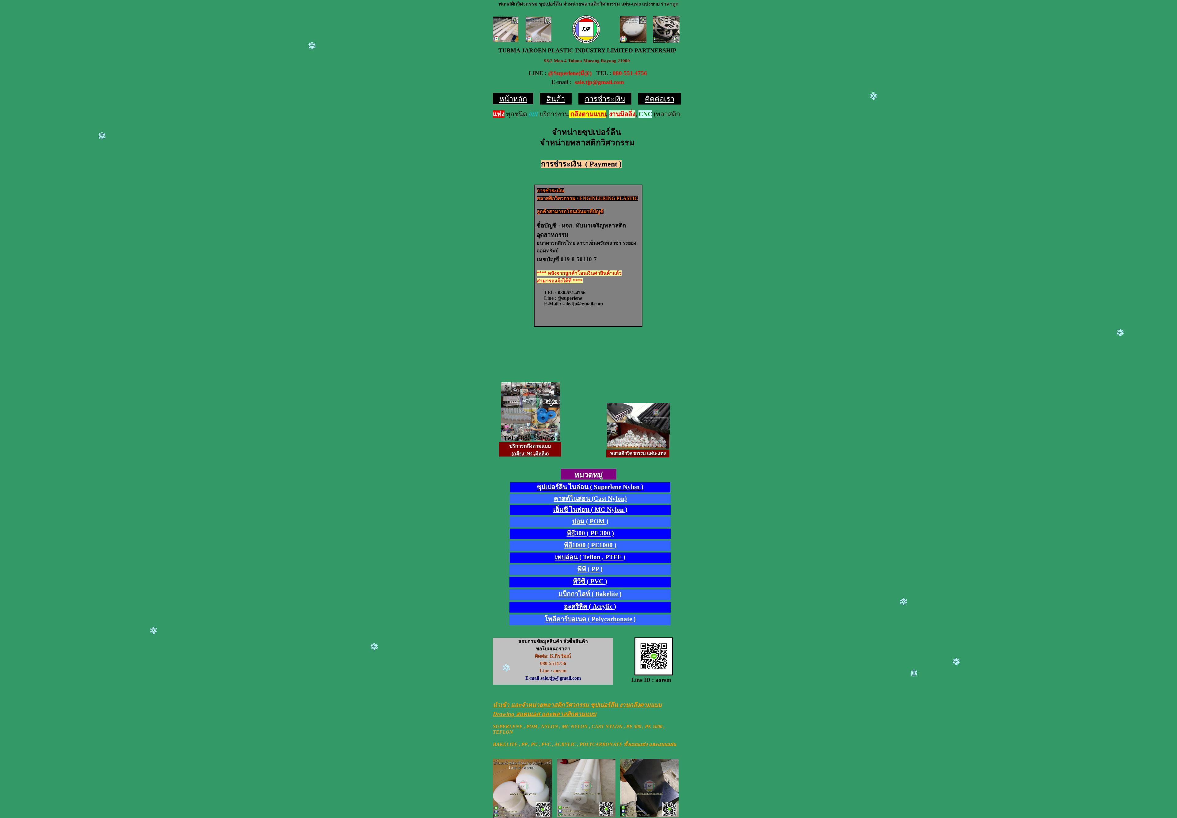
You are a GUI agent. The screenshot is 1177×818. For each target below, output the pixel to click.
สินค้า (556, 99)
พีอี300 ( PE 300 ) (590, 533)
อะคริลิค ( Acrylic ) (590, 606)
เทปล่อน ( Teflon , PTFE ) (590, 557)
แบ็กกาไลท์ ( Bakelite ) (590, 594)
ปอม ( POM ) (590, 521)
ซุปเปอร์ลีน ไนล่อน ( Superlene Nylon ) (590, 487)
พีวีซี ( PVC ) (590, 581)
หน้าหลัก (513, 99)
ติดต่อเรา (659, 99)
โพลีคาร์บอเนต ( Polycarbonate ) (590, 619)
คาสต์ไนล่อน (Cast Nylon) (590, 498)
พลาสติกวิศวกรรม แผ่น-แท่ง (638, 453)
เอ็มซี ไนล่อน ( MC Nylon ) (590, 509)
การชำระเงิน (605, 99)
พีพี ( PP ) (590, 569)
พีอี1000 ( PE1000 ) (590, 545)
